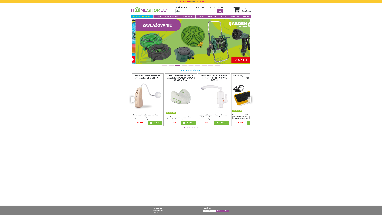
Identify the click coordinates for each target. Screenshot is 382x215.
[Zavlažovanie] (191, 41)
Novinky (201, 7)
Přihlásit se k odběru (222, 211)
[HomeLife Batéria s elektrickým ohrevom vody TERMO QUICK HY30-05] (214, 96)
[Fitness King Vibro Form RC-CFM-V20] (247, 95)
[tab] (242, 9)
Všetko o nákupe (158, 210)
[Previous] (136, 41)
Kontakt (155, 212)
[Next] (246, 41)
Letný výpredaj (217, 7)
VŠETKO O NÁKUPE (184, 7)
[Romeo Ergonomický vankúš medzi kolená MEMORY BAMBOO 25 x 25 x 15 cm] (181, 96)
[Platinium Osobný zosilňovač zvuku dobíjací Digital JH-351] (147, 96)
